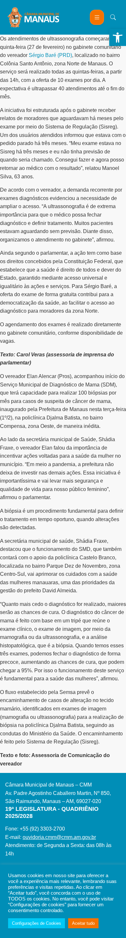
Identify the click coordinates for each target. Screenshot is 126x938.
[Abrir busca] (113, 17)
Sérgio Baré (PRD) (50, 55)
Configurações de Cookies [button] (36, 923)
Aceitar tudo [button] (83, 923)
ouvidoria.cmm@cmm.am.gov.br (59, 837)
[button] (117, 37)
